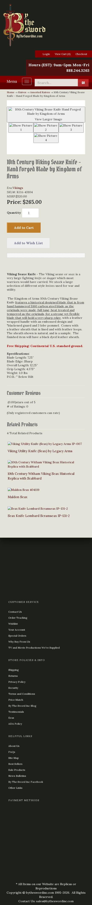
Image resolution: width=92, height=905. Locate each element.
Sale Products (16, 769)
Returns (13, 675)
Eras (11, 717)
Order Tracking (17, 617)
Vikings (18, 188)
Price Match (15, 699)
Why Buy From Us (19, 641)
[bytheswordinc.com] (46, 25)
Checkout (81, 54)
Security (13, 687)
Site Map (13, 757)
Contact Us (15, 611)
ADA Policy (15, 723)
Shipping (13, 669)
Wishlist (13, 623)
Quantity (14, 213)
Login (46, 54)
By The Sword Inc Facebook (25, 781)
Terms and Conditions (21, 693)
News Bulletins (17, 775)
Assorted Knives (40, 92)
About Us (13, 746)
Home (10, 92)
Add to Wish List (28, 243)
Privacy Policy (16, 681)
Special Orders (17, 635)
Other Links (15, 787)
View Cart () (63, 54)
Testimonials (16, 711)
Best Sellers (15, 763)
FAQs (11, 751)
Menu (12, 81)
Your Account (16, 629)
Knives (22, 92)
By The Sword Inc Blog (22, 705)
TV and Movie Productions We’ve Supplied (34, 647)
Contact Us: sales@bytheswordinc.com (46, 901)
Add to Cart (24, 227)
